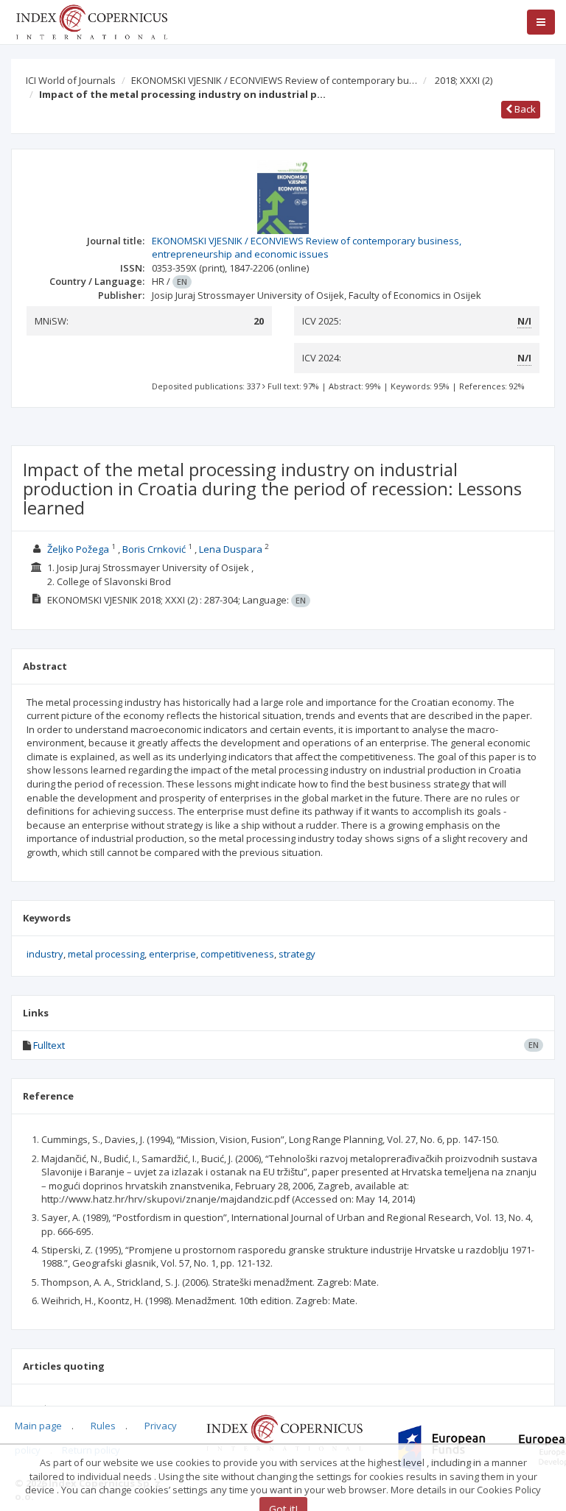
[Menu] (541, 22)
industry (45, 953)
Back (524, 109)
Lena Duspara (230, 549)
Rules (103, 1425)
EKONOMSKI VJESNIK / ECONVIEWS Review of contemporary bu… (274, 80)
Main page (38, 1425)
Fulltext (49, 1045)
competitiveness (237, 953)
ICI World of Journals (71, 80)
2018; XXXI (463, 80)
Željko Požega (78, 549)
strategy (297, 953)
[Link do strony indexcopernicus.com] (284, 1432)
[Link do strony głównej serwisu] (91, 20)
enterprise (172, 953)
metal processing (106, 953)
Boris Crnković (154, 549)
